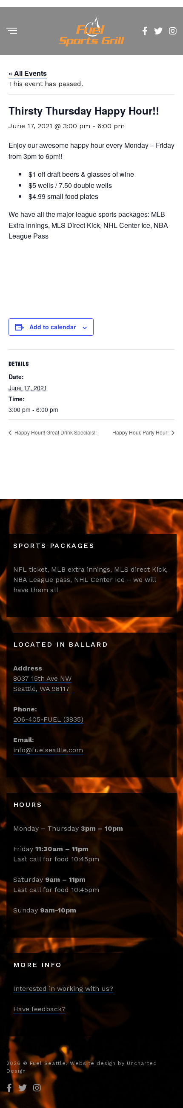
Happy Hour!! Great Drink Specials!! (55, 432)
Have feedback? (39, 1009)
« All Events (28, 73)
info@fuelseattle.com (48, 750)
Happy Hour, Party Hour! (141, 432)
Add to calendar (52, 326)
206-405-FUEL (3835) (48, 719)
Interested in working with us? (63, 988)
